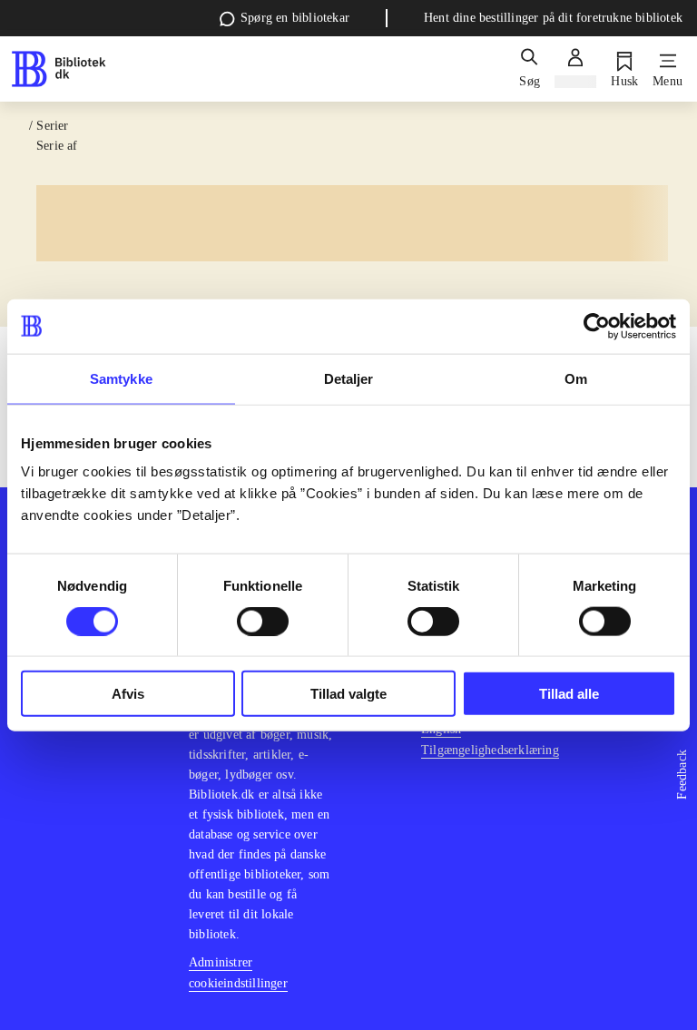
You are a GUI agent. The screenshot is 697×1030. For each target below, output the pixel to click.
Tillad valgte (348, 693)
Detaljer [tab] (349, 378)
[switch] (263, 620)
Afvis (128, 693)
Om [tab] (575, 378)
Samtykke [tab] (121, 378)
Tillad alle (569, 693)
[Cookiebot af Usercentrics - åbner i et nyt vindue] (596, 325)
